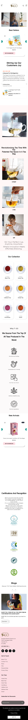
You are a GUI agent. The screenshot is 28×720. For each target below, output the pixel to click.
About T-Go (4, 659)
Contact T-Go (4, 661)
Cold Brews (4, 685)
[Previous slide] (1, 41)
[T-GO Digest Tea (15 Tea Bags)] (14, 40)
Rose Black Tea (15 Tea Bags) (14, 438)
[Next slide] (26, 41)
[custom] (2, 650)
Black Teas (3, 680)
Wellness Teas (4, 689)
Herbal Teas (4, 678)
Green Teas (4, 683)
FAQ (2, 666)
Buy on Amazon (9, 53)
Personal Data (4, 668)
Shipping (10, 93)
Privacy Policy (4, 670)
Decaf (2, 691)
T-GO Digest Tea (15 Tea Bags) (14, 48)
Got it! (14, 717)
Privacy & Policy (14, 713)
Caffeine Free (4, 687)
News (2, 663)
